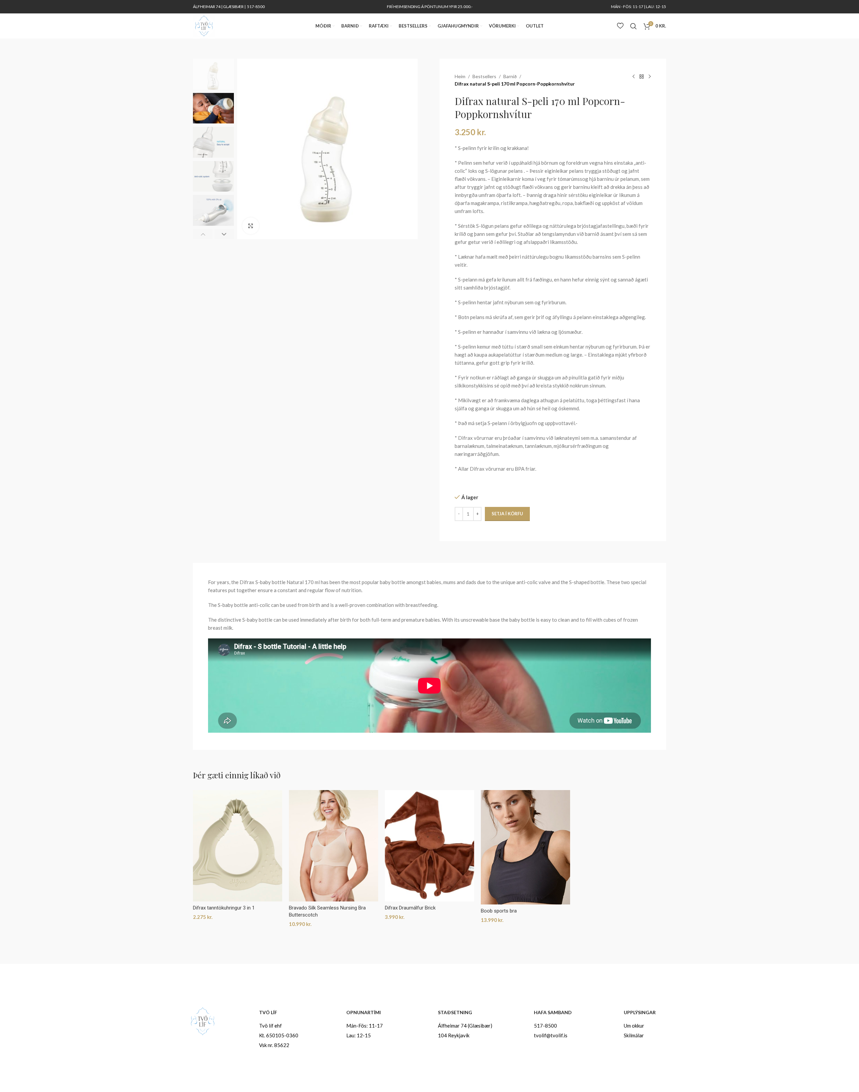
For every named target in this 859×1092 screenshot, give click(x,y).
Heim (460, 76)
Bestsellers (484, 76)
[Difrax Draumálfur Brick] (429, 846)
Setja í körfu (507, 513)
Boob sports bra (499, 911)
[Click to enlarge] (250, 225)
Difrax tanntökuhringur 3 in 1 (224, 908)
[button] (203, 234)
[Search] (633, 26)
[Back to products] (642, 77)
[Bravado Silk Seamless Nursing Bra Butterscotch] (333, 846)
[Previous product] (633, 77)
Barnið (510, 76)
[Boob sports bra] (525, 847)
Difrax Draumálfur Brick (410, 908)
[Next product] (650, 77)
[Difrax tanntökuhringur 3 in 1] (237, 846)
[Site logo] (204, 25)
